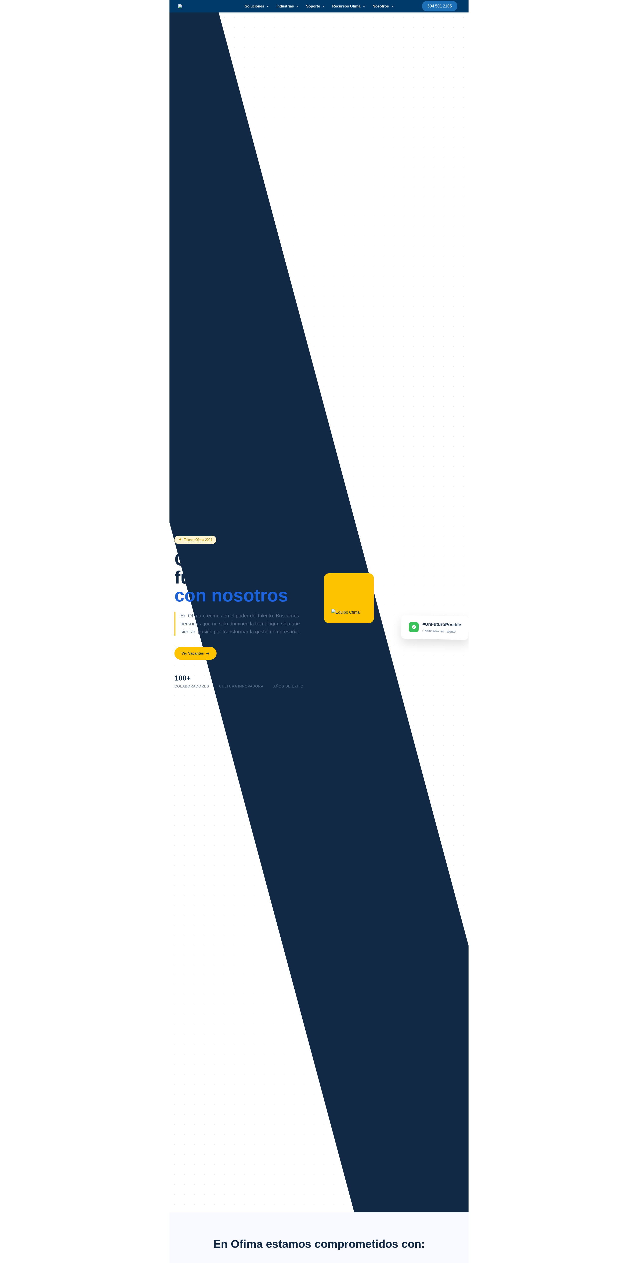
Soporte (313, 6)
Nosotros (381, 6)
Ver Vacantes (192, 653)
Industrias (285, 6)
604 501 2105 (439, 6)
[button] (266, 6)
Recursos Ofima (346, 6)
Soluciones (254, 6)
